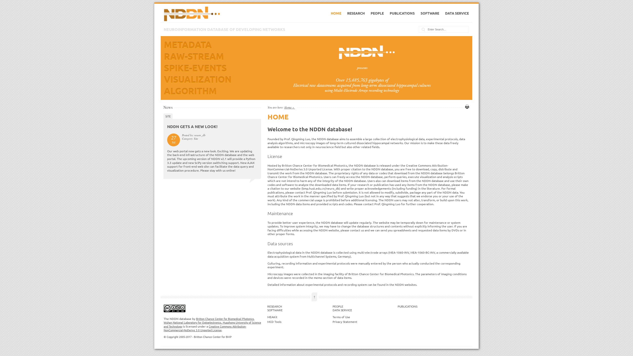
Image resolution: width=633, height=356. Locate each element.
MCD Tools (274, 322)
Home (336, 13)
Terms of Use (341, 317)
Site (168, 116)
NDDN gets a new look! (192, 126)
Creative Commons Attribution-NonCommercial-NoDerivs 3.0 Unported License (205, 328)
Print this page (466, 107)
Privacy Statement (345, 322)
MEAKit (272, 317)
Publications (402, 13)
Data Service (457, 13)
